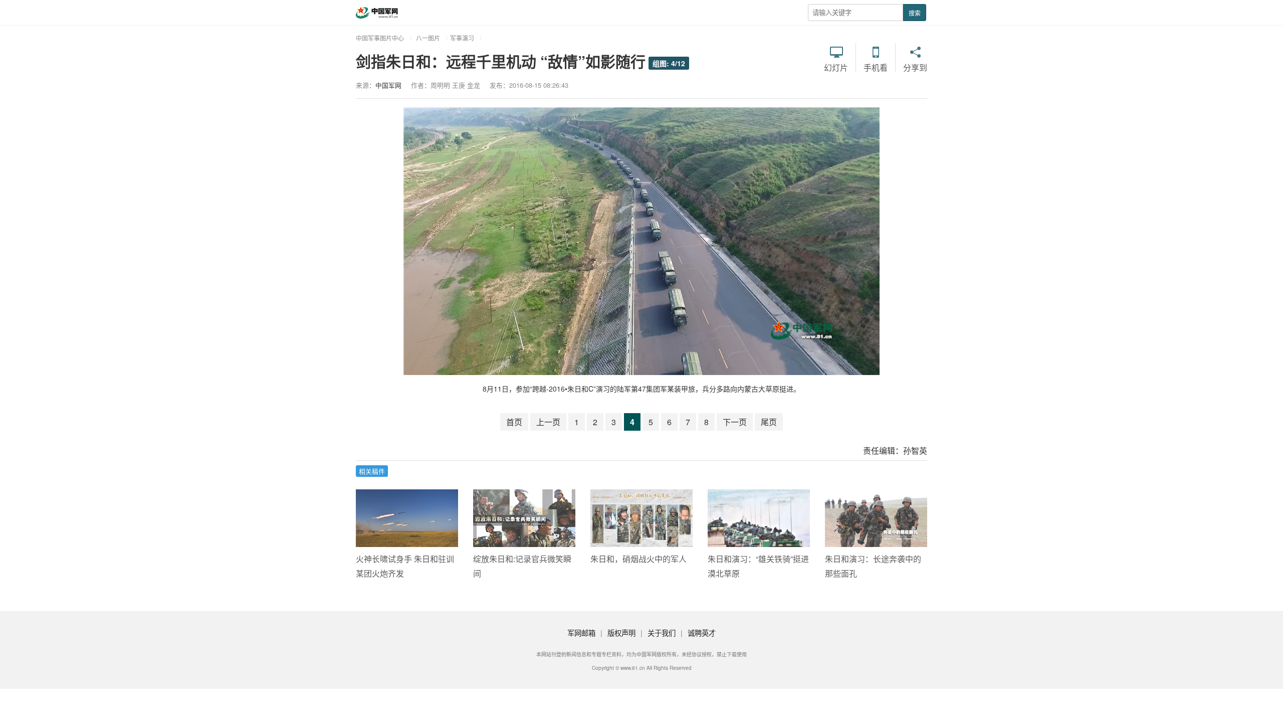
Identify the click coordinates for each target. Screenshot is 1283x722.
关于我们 (662, 632)
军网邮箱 (581, 632)
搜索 (915, 13)
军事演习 (462, 38)
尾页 (769, 422)
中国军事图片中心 (380, 38)
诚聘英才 (702, 632)
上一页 (548, 422)
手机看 (876, 67)
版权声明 (621, 632)
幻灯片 (836, 67)
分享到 (915, 67)
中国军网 (388, 85)
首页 (514, 422)
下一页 (735, 422)
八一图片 (428, 38)
